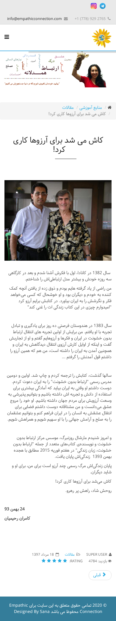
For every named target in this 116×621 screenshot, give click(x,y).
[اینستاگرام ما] (94, 6)
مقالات (68, 107)
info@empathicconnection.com (34, 19)
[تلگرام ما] (103, 6)
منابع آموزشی (90, 107)
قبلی (97, 575)
